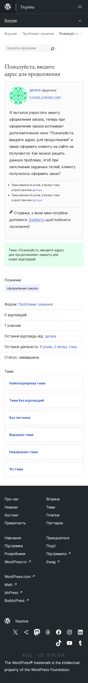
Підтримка (14, 546)
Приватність (15, 523)
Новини (11, 507)
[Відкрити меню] (81, 7)
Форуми (11, 20)
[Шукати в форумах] (52, 48)
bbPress (14, 592)
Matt (11, 584)
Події (51, 546)
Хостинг (12, 515)
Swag (53, 562)
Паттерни (54, 523)
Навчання (13, 538)
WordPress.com (20, 576)
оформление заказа (22, 288)
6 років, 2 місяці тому (45, 97)
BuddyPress (17, 600)
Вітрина (53, 499)
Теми (50, 507)
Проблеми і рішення (38, 33)
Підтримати (58, 553)
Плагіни (53, 515)
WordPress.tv (18, 562)
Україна (21, 621)
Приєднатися (57, 538)
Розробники (15, 553)
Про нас (12, 499)
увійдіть (37, 219)
